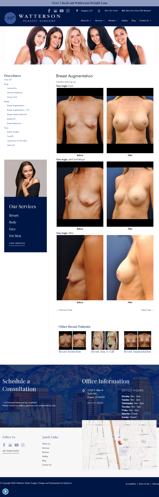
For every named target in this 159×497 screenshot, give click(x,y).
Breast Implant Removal (17, 114)
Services (45, 448)
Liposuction (12, 88)
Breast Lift (11, 119)
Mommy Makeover (14, 92)
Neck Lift (11, 145)
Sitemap (155, 483)
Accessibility (131, 483)
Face (6, 128)
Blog (44, 461)
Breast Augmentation (15, 105)
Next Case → (147, 309)
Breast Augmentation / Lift (18, 110)
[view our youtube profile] (61, 11)
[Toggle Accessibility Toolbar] (5, 492)
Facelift (10, 136)
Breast (6, 101)
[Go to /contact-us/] (99, 394)
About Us (46, 444)
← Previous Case (64, 309)
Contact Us (46, 465)
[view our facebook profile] (4, 445)
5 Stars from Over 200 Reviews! (137, 10)
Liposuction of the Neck (17, 140)
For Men (15, 236)
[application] (90, 20)
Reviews (45, 452)
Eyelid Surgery (13, 131)
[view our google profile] (10, 445)
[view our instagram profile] (68, 11)
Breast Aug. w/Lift (102, 351)
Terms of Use (144, 483)
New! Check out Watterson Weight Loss (79, 3)
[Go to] (102, 403)
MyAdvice (67, 483)
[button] (17, 244)
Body (6, 84)
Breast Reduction (14, 123)
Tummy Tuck (12, 97)
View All (7, 79)
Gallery (45, 456)
